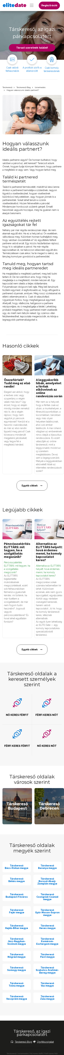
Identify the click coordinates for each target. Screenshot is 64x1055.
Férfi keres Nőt (51, 1053)
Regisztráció (49, 5)
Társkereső (7, 87)
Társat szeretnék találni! (32, 47)
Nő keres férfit (36, 1053)
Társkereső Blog (23, 87)
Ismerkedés (40, 87)
